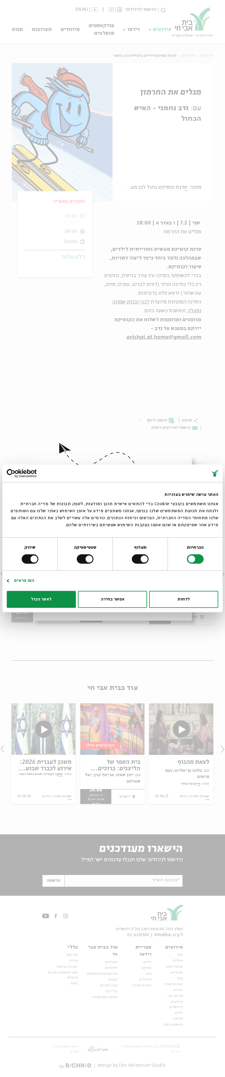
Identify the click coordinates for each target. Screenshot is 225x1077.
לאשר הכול (41, 599)
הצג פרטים (24, 581)
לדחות (184, 599)
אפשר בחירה (113, 599)
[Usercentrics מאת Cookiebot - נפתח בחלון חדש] (32, 473)
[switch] (141, 559)
